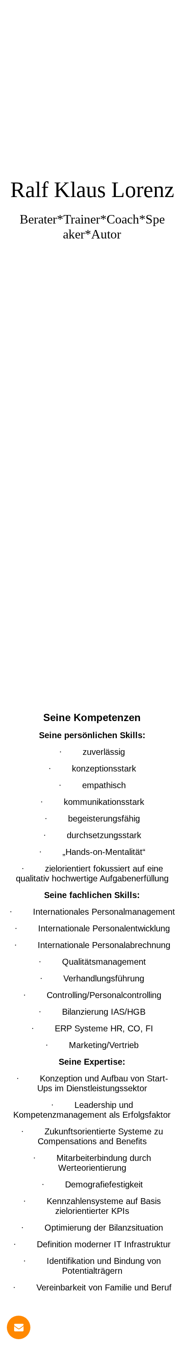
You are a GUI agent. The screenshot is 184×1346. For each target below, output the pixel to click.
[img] (92, 336)
